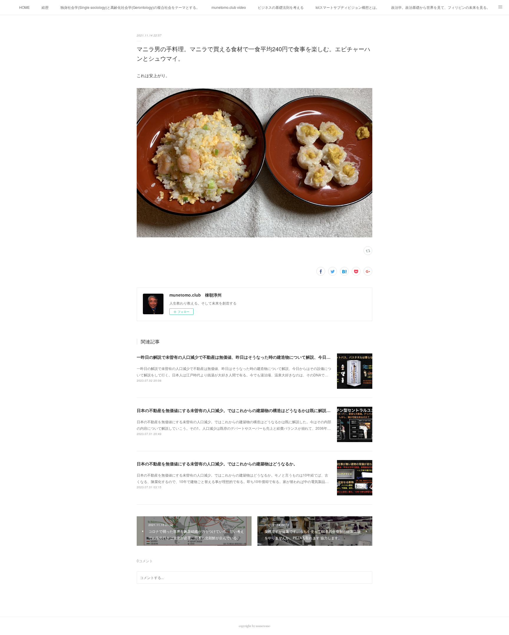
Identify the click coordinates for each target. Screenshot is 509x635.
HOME (24, 7)
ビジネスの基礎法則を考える (281, 7)
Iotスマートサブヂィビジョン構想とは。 (347, 7)
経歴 (45, 7)
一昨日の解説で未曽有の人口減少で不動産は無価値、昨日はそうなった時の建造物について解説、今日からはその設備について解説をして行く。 (271, 357)
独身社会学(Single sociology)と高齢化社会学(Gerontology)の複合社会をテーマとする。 (130, 7)
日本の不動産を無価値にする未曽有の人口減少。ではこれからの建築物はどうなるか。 (217, 464)
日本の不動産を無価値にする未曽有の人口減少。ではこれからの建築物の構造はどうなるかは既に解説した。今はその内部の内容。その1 (264, 410)
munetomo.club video (228, 7)
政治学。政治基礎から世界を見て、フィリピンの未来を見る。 (440, 7)
